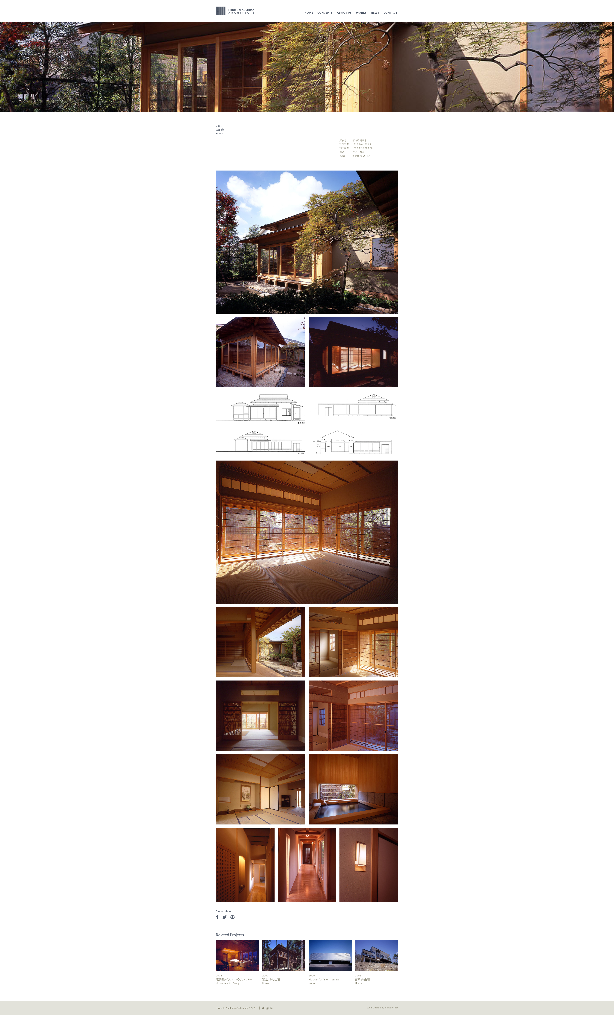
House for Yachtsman (324, 979)
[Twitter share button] (224, 917)
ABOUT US (344, 12)
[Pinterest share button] (232, 917)
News (375, 12)
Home (308, 12)
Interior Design (232, 983)
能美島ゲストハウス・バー (234, 979)
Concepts (325, 12)
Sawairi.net (391, 1007)
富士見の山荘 (271, 979)
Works (361, 12)
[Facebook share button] (217, 917)
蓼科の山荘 (362, 979)
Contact (390, 12)
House (219, 983)
